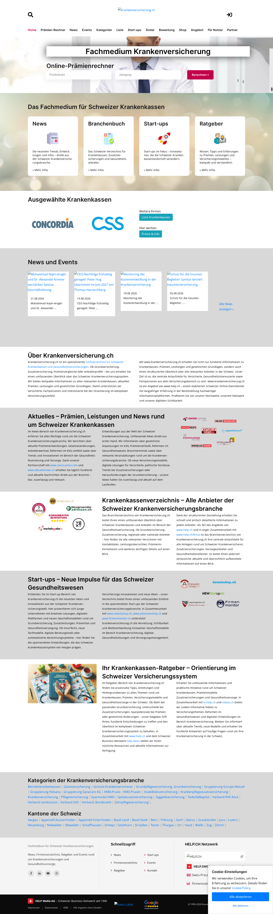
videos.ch (228, 702)
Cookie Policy (241, 888)
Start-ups (134, 30)
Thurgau (168, 825)
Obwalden (72, 825)
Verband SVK (69, 802)
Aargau (33, 820)
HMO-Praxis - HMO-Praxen (122, 792)
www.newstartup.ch (119, 613)
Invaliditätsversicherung (161, 792)
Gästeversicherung (77, 787)
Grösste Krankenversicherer (113, 787)
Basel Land (121, 820)
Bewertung (167, 30)
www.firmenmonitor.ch (116, 618)
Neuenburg (36, 825)
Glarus (190, 820)
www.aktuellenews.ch (41, 470)
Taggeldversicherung (170, 797)
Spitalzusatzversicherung (135, 797)
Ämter (150, 30)
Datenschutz (51, 907)
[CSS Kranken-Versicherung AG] (109, 223)
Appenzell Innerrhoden (95, 820)
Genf (179, 820)
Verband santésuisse (42, 802)
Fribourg (167, 820)
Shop (182, 30)
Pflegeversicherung (74, 797)
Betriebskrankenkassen (44, 787)
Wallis (199, 825)
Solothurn (125, 825)
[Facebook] (31, 873)
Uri (179, 825)
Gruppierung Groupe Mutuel (224, 787)
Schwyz (110, 825)
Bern (154, 820)
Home (32, 30)
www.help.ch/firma (188, 534)
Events (87, 30)
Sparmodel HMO (102, 797)
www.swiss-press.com (64, 465)
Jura (222, 820)
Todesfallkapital (198, 797)
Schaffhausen (91, 825)
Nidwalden (54, 825)
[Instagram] (56, 873)
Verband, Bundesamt (96, 802)
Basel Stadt (140, 820)
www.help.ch (184, 530)
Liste (119, 30)
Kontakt (152, 870)
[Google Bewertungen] (151, 904)
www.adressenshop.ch (147, 613)
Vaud (188, 825)
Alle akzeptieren (241, 897)
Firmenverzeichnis (125, 862)
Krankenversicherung (43, 797)
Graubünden (207, 820)
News (74, 30)
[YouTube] (48, 873)
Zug (209, 825)
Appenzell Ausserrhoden (58, 820)
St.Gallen (141, 825)
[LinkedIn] (39, 873)
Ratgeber (119, 870)
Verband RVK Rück (225, 797)
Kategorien (104, 30)
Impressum (34, 907)
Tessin (155, 825)
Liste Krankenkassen (156, 217)
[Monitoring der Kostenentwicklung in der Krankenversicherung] (141, 279)
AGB (66, 907)
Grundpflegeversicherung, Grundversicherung (168, 787)
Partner (232, 30)
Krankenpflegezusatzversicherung (204, 792)
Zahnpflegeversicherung (132, 802)
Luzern (233, 820)
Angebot (197, 30)
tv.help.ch (209, 702)
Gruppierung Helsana (45, 792)
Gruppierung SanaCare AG (82, 792)
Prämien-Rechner (53, 30)
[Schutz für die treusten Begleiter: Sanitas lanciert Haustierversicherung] (187, 279)
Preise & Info (151, 234)
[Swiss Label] (123, 904)
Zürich (219, 825)
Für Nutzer (215, 30)
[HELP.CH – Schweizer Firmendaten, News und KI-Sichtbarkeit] (215, 856)
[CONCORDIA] (53, 223)
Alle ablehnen (240, 905)
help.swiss (133, 741)
